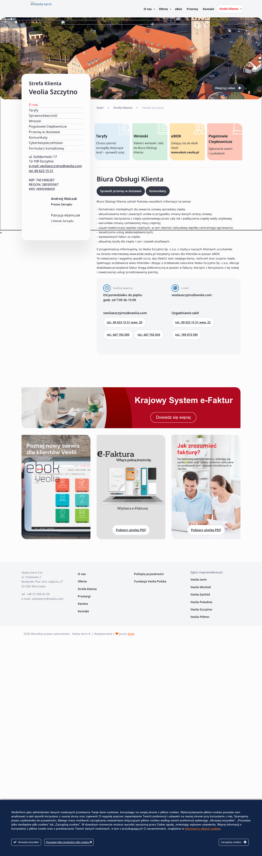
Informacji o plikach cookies (202, 828)
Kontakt (83, 611)
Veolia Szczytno (201, 609)
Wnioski (35, 121)
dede (131, 634)
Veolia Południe (201, 602)
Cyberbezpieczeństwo (46, 142)
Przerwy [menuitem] (192, 9)
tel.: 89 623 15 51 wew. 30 (124, 322)
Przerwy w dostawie (44, 132)
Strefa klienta (87, 589)
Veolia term (198, 579)
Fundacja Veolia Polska (150, 581)
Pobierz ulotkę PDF (131, 530)
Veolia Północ (199, 617)
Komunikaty (38, 137)
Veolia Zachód (200, 594)
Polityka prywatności (149, 574)
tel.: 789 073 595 (186, 334)
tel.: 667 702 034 (149, 334)
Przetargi (84, 596)
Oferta (82, 581)
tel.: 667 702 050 (118, 334)
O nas (33, 104)
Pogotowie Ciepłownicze (48, 126)
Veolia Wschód (200, 587)
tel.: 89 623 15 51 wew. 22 (193, 322)
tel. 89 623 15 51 (41, 171)
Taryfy (33, 110)
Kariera (83, 604)
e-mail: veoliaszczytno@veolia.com (55, 166)
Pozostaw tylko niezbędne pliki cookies (68, 842)
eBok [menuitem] (178, 9)
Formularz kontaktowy (46, 148)
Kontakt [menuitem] (208, 9)
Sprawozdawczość (43, 115)
